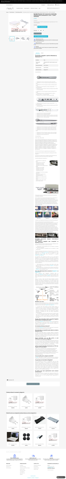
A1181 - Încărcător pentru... (13, 444)
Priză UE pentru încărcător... (26, 406)
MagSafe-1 (52, 265)
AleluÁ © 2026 (33, 475)
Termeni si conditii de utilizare (25, 467)
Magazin (21, 474)
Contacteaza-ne (9, 4)
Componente (26, 8)
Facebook (7, 452)
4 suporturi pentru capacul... (26, 444)
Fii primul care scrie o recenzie (34, 383)
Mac (39, 8)
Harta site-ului (22, 472)
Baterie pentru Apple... (53, 427)
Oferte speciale (8, 465)
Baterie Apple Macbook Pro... (39, 427)
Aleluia (37, 357)
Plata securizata (22, 470)
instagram (37, 477)
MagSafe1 (37, 255)
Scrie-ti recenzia (38, 33)
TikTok (20, 452)
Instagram (18, 452)
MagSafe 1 (55, 271)
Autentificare (36, 466)
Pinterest (43, 30)
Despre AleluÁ (22, 469)
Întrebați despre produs (41, 36)
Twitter (9, 452)
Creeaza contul (36, 467)
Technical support (50, 469)
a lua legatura (22, 471)
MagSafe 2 (38, 269)
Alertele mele (36, 469)
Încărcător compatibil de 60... (40, 406)
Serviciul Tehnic (34, 8)
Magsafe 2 (37, 272)
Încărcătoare (20, 8)
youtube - (33, 477)
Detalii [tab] (42, 53)
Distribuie (38, 30)
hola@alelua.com (50, 467)
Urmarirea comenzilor (37, 465)
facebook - (29, 477)
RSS (11, 452)
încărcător (47, 252)
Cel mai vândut (8, 467)
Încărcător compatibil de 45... (53, 444)
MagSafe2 (42, 255)
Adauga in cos (42, 26)
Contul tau (36, 463)
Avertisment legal (23, 466)
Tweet (41, 30)
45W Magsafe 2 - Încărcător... (26, 427)
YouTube (14, 452)
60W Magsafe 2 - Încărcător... (13, 406)
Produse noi (8, 466)
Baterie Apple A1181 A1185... (39, 444)
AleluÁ (51, 321)
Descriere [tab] (37, 53)
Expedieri (21, 465)
